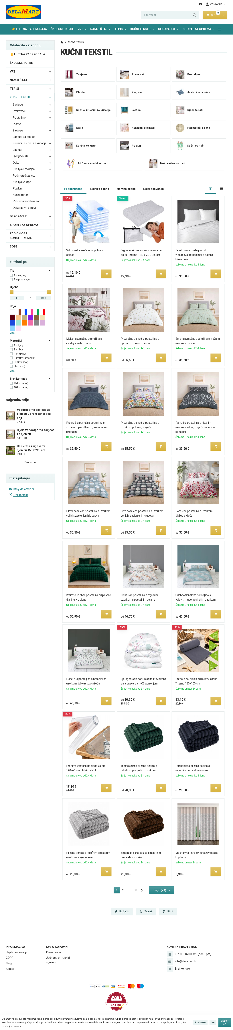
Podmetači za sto (24, 175)
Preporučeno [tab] (73, 189)
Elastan (19, 366)
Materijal (16, 340)
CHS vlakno (21, 362)
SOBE (13, 246)
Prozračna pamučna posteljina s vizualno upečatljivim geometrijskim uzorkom (87, 427)
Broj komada (18, 378)
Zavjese (18, 104)
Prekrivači (19, 111)
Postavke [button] (200, 1022)
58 (135, 890)
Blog (9, 963)
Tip (12, 270)
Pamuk (20, 353)
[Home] (23, 12)
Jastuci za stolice (24, 137)
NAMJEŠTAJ (98, 29)
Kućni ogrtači (21, 195)
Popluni (17, 188)
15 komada (21, 383)
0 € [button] (215, 15)
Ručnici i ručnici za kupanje (29, 143)
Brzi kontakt (20, 495)
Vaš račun (216, 4)
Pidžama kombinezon (26, 201)
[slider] (11, 292)
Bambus (20, 349)
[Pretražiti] (194, 15)
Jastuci (17, 149)
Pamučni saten (24, 357)
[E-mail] (200, 4)
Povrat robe (53, 952)
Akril (18, 345)
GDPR (9, 957)
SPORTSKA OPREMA (197, 29)
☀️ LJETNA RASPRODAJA (29, 29)
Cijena (14, 287)
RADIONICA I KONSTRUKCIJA (21, 236)
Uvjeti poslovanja (16, 952)
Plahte (17, 124)
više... (13, 332)
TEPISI (118, 29)
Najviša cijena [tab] (126, 189)
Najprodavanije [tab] (153, 189)
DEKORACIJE (167, 29)
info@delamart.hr (23, 489)
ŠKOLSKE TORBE (62, 29)
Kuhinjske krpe (22, 182)
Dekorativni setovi (24, 207)
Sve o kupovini (57, 947)
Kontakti (11, 969)
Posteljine (19, 117)
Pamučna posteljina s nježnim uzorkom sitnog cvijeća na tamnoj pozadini (195, 427)
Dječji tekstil (20, 156)
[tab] (210, 189)
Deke (16, 162)
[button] (223, 15)
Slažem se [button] (224, 1022)
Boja (13, 306)
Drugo (28, 462)
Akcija (20, 275)
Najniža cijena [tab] (99, 189)
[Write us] (170, 969)
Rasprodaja (22, 279)
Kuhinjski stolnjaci (24, 169)
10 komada (21, 387)
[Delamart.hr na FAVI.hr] (116, 1001)
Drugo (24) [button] (159, 890)
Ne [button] (213, 1022)
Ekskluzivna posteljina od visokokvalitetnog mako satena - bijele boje (195, 255)
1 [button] (118, 891)
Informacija (15, 947)
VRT (80, 29)
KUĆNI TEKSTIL (142, 30)
